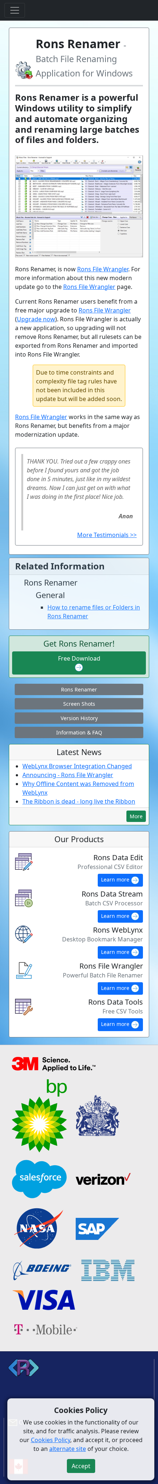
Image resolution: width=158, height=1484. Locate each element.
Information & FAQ (79, 732)
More (136, 816)
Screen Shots (79, 703)
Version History (79, 718)
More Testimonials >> (107, 535)
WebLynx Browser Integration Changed (77, 766)
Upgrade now (36, 319)
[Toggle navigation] (14, 10)
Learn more (116, 879)
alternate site (67, 1449)
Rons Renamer (79, 689)
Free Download (79, 658)
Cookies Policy (50, 1440)
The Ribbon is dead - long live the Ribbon (78, 801)
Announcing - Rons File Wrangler (67, 775)
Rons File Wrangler (102, 269)
